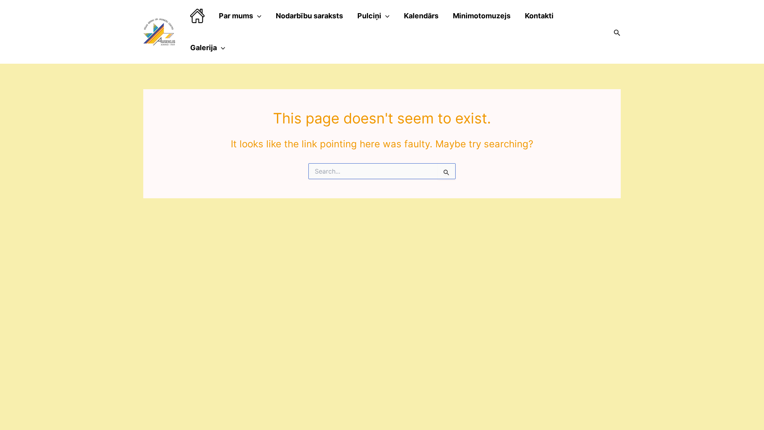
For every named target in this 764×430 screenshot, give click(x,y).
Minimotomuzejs (482, 16)
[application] (257, 16)
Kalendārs (421, 16)
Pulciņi (369, 16)
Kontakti (539, 16)
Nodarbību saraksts (309, 16)
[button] (617, 32)
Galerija (203, 47)
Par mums (236, 16)
